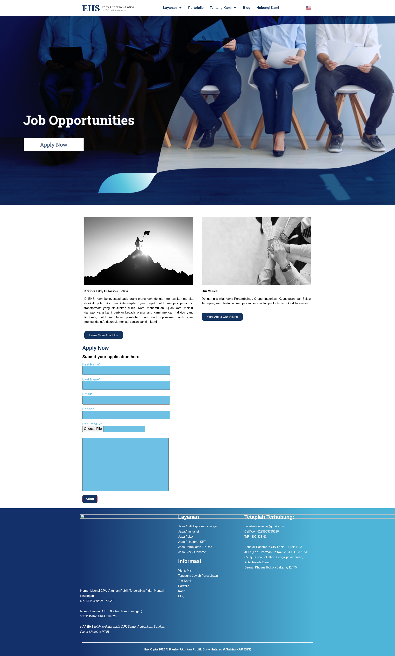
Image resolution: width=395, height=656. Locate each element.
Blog (246, 7)
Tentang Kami (220, 7)
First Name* (91, 364)
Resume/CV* (92, 424)
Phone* (88, 409)
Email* (87, 394)
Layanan (170, 7)
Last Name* (91, 379)
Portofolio (196, 7)
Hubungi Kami (268, 7)
